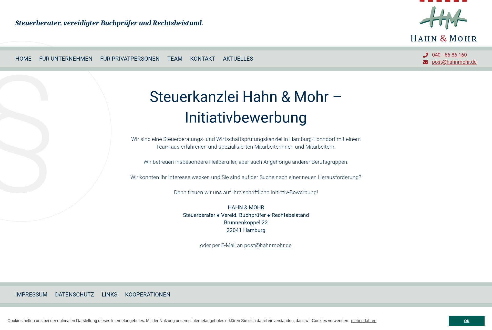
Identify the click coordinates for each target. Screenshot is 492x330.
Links (109, 294)
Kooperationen (147, 294)
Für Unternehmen (66, 59)
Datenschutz (74, 294)
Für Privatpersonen (130, 59)
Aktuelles (238, 59)
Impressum (31, 294)
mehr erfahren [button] (363, 320)
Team (174, 59)
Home (23, 59)
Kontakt (202, 59)
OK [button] (466, 321)
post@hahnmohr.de (454, 62)
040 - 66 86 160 (449, 55)
